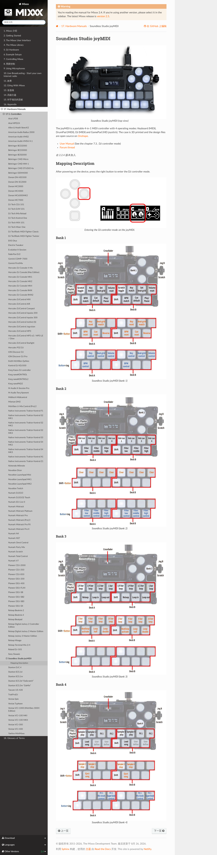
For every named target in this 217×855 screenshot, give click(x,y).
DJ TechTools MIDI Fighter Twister (23, 236)
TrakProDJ (13, 695)
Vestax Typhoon (15, 704)
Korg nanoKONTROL (17, 375)
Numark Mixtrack (16, 507)
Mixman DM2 (14, 402)
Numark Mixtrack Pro (18, 516)
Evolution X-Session (17, 250)
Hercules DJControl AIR (19, 304)
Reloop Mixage (14, 641)
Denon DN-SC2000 (17, 182)
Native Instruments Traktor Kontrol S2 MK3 (25, 431)
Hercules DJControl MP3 (19, 331)
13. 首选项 (9, 90)
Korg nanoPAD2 (15, 384)
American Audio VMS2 (18, 137)
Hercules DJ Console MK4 (20, 286)
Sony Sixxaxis (14, 654)
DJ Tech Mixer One (16, 227)
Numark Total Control (18, 556)
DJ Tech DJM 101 (16, 209)
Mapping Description (19, 663)
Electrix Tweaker (15, 245)
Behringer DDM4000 (18, 173)
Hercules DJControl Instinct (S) (22, 322)
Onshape (83, 136)
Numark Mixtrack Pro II (18, 529)
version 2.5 (103, 16)
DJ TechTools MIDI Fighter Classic (23, 232)
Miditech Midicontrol (17, 397)
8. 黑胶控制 (9, 64)
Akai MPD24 (14, 123)
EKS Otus (12, 241)
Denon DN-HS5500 (17, 177)
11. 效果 (8, 81)
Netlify (147, 849)
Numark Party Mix (16, 547)
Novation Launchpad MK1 (20, 479)
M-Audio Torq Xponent (18, 393)
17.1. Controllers (13, 114)
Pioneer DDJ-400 (16, 583)
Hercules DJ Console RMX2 (20, 295)
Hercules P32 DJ (16, 348)
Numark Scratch (15, 552)
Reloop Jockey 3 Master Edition (22, 636)
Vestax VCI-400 (15, 729)
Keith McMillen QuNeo (18, 361)
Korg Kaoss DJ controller (19, 370)
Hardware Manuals (74, 26)
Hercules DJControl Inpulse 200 (22, 313)
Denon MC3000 (15, 186)
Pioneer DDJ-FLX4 (16, 588)
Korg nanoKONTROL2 (18, 379)
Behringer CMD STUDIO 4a (21, 168)
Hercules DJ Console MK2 (20, 281)
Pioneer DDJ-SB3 (16, 601)
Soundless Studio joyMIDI (19, 659)
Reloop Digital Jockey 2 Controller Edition (23, 625)
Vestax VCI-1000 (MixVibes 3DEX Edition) (23, 709)
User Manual (67, 143)
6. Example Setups (13, 54)
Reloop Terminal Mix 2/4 (19, 645)
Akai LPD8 (13, 119)
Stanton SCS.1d (15, 672)
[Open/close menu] (2, 109)
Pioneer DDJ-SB (15, 592)
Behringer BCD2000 (17, 146)
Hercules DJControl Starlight (21, 343)
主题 (88, 849)
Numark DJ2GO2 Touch (19, 498)
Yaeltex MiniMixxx (16, 734)
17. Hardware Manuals (15, 109)
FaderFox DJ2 (14, 254)
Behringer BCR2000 (17, 155)
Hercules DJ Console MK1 (20, 277)
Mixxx (25, 4)
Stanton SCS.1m (15, 677)
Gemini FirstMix (15, 263)
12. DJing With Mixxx (14, 85)
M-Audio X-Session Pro (18, 388)
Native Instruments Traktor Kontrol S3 (25, 438)
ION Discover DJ (16, 352)
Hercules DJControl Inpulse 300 (22, 318)
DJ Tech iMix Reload (17, 214)
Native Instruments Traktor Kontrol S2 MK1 (25, 416)
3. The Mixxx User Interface (17, 40)
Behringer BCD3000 (17, 150)
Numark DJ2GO (15, 493)
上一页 (64, 831)
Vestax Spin (13, 699)
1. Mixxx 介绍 (10, 31)
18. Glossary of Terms (14, 738)
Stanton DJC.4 (14, 667)
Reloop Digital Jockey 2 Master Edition (25, 631)
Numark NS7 (14, 538)
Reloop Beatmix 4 (16, 615)
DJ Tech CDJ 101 (16, 205)
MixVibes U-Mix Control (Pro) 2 (22, 406)
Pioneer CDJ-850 (16, 574)
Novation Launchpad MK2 (20, 484)
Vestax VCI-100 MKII (18, 720)
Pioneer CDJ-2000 (17, 565)
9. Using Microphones (14, 68)
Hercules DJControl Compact (21, 309)
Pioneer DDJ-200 (16, 579)
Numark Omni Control (18, 543)
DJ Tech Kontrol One (17, 218)
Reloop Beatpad (15, 620)
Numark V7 (13, 561)
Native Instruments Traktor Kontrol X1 (25, 457)
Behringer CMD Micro (18, 159)
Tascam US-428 (15, 690)
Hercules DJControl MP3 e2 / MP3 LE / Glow (25, 337)
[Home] (57, 26)
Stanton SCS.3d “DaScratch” (21, 681)
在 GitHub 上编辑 (156, 26)
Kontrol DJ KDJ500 (17, 366)
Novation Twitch (15, 489)
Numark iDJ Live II (16, 502)
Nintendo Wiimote (16, 466)
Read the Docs (103, 849)
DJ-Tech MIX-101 (16, 223)
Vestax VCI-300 (15, 725)
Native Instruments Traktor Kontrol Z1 (25, 461)
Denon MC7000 (15, 200)
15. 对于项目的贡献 (13, 99)
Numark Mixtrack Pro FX (19, 525)
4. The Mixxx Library (14, 45)
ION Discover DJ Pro (17, 357)
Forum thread (67, 147)
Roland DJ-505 (15, 650)
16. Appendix (10, 104)
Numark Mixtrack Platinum (20, 511)
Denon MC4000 (15, 191)
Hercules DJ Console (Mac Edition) (23, 272)
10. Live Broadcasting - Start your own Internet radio (22, 74)
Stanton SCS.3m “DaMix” (19, 686)
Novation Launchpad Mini (19, 475)
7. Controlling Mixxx (13, 59)
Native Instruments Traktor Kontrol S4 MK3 (25, 450)
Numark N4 (13, 534)
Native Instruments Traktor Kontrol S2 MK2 (25, 424)
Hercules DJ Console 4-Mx (20, 268)
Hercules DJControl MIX (19, 300)
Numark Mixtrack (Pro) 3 (19, 520)
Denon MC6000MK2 (18, 196)
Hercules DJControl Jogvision (21, 327)
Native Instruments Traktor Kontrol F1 (25, 411)
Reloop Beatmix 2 (16, 610)
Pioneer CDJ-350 (16, 570)
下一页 (158, 831)
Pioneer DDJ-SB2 (16, 597)
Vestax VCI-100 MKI (17, 716)
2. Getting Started (12, 35)
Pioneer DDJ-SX (15, 606)
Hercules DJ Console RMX (20, 290)
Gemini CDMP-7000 (17, 259)
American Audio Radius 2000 (21, 132)
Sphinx (65, 849)
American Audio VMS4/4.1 (20, 141)
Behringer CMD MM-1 (18, 164)
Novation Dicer (15, 470)
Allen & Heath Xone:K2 (18, 128)
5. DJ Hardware (11, 50)
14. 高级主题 (10, 95)
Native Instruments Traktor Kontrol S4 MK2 (25, 443)
